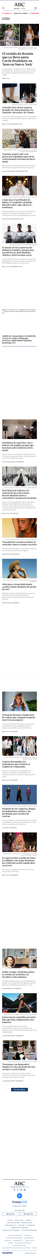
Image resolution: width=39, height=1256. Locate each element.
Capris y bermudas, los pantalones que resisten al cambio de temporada (16, 764)
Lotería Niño (27, 1235)
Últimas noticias (30, 1240)
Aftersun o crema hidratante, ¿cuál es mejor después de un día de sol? (19, 587)
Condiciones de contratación (11, 1230)
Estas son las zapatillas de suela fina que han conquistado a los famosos (19, 1020)
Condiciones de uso (10, 1225)
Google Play (29, 1214)
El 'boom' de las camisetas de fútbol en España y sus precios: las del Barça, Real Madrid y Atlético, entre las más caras (18, 251)
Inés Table (5, 828)
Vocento (10, 1220)
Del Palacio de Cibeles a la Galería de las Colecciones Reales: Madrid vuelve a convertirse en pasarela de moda (19, 494)
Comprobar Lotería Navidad (14, 1238)
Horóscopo (7, 1240)
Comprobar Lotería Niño (15, 1235)
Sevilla (23, 8)
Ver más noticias (19, 1090)
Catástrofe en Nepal (20, 13)
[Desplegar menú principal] (3, 8)
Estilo (6, 19)
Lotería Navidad (28, 1238)
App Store (11, 1214)
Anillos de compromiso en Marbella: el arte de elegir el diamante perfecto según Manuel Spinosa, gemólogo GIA (19, 339)
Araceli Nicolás (6, 219)
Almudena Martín (7, 988)
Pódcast (34, 1248)
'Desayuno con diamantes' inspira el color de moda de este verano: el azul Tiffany (18, 1067)
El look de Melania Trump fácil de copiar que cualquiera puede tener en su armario (18, 717)
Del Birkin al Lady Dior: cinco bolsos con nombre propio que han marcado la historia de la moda (18, 446)
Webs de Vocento (30, 1253)
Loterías (10, 1243)
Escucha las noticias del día (23, 1243)
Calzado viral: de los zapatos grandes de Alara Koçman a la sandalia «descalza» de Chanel (18, 110)
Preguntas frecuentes (19, 1245)
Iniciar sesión (35, 8)
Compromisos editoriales (29, 1230)
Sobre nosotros (19, 1220)
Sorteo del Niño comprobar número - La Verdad (16, 1248)
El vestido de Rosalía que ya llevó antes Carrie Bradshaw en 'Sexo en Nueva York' (17, 59)
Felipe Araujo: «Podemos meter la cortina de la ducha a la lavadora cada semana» (18, 974)
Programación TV (18, 1240)
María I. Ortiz (6, 78)
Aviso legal (21, 1225)
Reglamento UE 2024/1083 (19, 1227)
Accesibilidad (31, 1225)
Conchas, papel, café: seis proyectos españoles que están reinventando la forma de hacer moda (18, 158)
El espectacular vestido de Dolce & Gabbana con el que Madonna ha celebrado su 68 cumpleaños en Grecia (19, 862)
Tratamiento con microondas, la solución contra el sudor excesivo (19, 543)
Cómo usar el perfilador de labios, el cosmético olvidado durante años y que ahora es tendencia (17, 203)
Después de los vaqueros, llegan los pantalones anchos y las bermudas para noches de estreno (18, 812)
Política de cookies (26, 1222)
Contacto (28, 1220)
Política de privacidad (13, 1222)
